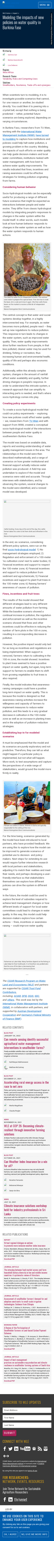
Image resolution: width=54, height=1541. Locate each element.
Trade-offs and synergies (38, 85)
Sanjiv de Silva (14, 1191)
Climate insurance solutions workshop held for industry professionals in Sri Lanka (25, 1209)
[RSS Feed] (40, 1449)
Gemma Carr (12, 55)
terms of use (32, 1471)
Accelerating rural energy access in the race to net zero (26, 1084)
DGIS (30, 996)
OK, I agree (10, 1534)
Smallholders (9, 85)
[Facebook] (5, 1449)
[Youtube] (25, 1449)
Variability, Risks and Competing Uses (20, 79)
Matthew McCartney (16, 1067)
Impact (15, 13)
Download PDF (9, 1259)
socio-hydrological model (22, 549)
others (10, 999)
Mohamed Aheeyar (16, 1185)
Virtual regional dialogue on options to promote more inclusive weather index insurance (24, 1244)
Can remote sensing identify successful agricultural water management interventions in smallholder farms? (26, 1043)
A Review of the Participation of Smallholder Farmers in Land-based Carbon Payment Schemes (25, 1330)
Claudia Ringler (14, 1111)
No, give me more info (34, 1534)
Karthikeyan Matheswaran (18, 1062)
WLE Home (6, 13)
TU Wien (33, 420)
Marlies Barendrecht (15, 60)
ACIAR (17, 996)
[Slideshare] (34, 1449)
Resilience (21, 85)
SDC (37, 996)
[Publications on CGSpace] (46, 1449)
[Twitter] (10, 1449)
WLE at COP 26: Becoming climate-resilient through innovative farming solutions (24, 1129)
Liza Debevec (13, 65)
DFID (24, 996)
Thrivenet (20, 1499)
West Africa (8, 72)
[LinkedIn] (16, 1449)
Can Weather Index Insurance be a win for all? (25, 1163)
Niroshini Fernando (16, 1180)
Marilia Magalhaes (16, 1106)
